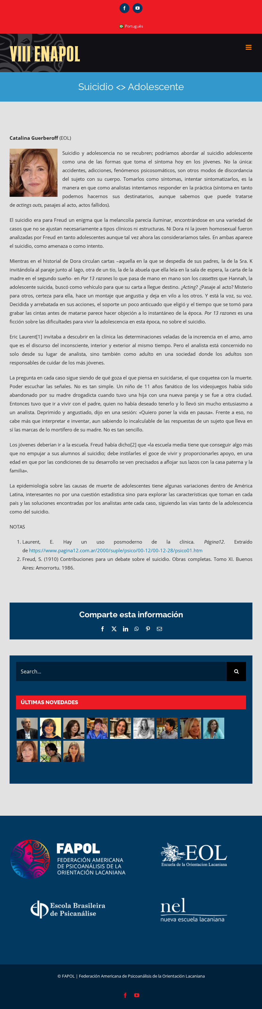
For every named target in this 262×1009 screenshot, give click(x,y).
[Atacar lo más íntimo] (190, 728)
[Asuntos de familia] (27, 728)
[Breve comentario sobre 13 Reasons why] (50, 751)
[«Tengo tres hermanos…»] (97, 728)
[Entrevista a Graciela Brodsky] (50, 728)
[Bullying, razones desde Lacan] (144, 728)
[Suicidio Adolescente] (27, 751)
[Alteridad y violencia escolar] (167, 728)
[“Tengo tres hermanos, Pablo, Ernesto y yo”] (120, 728)
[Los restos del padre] (74, 751)
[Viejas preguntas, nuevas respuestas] (214, 728)
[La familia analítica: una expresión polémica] (74, 728)
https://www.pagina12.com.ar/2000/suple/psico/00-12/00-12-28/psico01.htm (116, 550)
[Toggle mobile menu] (249, 47)
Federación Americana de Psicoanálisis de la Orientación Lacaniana (142, 976)
